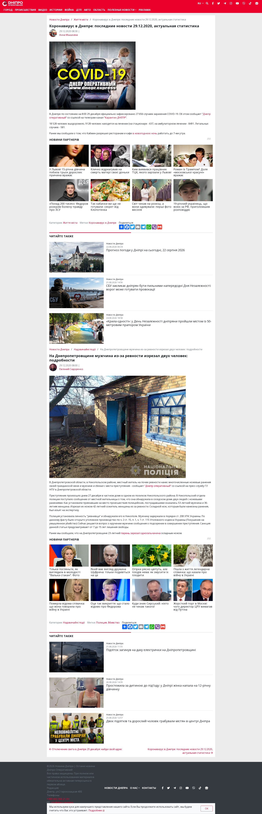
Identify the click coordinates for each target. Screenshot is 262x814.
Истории (56, 10)
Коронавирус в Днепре (102, 222)
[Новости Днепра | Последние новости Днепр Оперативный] (12, 3)
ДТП (79, 10)
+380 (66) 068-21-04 (58, 799)
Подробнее (95, 810)
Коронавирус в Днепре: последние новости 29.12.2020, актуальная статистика (180, 750)
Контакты (149, 788)
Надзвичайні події (85, 349)
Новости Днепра (59, 19)
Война (69, 10)
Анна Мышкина (68, 35)
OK (206, 808)
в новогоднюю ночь (145, 133)
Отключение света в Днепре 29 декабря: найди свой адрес (86, 749)
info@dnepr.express (61, 802)
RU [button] (200, 3)
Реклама (145, 10)
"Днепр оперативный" (157, 486)
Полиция (101, 622)
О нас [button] (134, 788)
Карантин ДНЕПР (115, 117)
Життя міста (81, 19)
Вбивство (113, 622)
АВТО (87, 10)
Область (99, 10)
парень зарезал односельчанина (140, 533)
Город (8, 10)
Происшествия (25, 10)
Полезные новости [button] (121, 10)
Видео (42, 10)
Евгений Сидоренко (71, 369)
